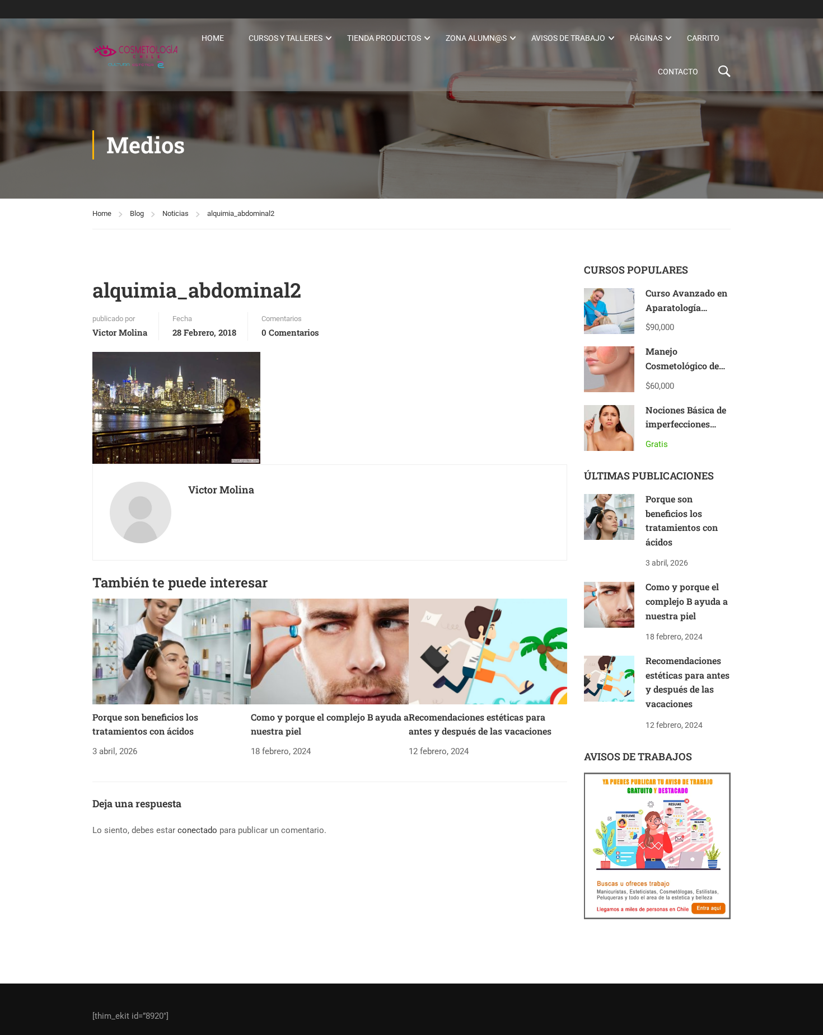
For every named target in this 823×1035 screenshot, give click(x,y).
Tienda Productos (384, 38)
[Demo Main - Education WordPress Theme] (135, 54)
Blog (137, 213)
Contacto (678, 71)
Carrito (703, 38)
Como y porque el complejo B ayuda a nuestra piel (687, 601)
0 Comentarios (290, 332)
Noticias (175, 213)
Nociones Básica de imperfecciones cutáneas (686, 424)
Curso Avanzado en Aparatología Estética (686, 307)
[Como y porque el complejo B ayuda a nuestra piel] (330, 651)
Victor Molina (119, 332)
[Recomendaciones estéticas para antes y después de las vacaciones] (488, 651)
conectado (197, 830)
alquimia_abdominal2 (240, 213)
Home (213, 38)
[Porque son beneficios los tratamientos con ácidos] (171, 651)
